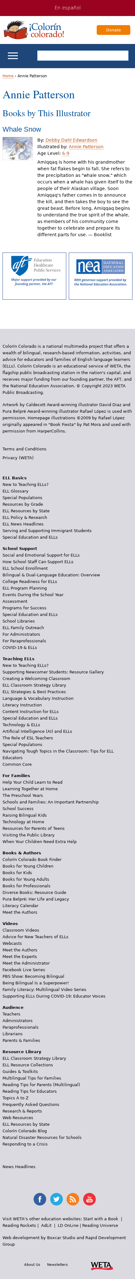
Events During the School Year (33, 594)
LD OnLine (68, 1225)
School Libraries (19, 621)
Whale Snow (22, 129)
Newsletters (57, 1264)
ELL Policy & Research (25, 517)
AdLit (46, 1225)
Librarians (13, 1033)
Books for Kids (17, 872)
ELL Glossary (16, 491)
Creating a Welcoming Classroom (36, 678)
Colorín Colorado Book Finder (32, 859)
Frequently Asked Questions (31, 1104)
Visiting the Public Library (29, 835)
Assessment (15, 601)
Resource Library (22, 1051)
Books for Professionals (27, 886)
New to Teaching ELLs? (26, 484)
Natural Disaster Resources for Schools (42, 1137)
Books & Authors (22, 853)
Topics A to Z (16, 1098)
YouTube (89, 1199)
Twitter (56, 1199)
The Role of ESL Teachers (28, 738)
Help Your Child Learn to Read (32, 782)
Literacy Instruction (22, 705)
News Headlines (19, 1166)
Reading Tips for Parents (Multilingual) (41, 1084)
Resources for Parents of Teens (34, 828)
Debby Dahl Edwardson (71, 140)
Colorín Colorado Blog (25, 1131)
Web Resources (18, 1117)
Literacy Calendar (20, 905)
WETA (102, 1265)
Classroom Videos (21, 930)
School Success (18, 808)
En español (68, 8)
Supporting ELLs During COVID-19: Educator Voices (54, 996)
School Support (20, 548)
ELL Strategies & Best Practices (34, 691)
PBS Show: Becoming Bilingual (33, 976)
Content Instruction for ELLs (31, 711)
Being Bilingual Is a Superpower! (36, 983)
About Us (32, 1264)
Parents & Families (21, 1040)
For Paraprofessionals (24, 641)
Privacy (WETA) (18, 457)
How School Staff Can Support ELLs (38, 561)
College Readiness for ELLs (30, 581)
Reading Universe (100, 1225)
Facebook (40, 1199)
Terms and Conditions (24, 449)
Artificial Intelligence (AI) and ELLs (37, 731)
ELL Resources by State (26, 511)
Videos (10, 923)
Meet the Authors (20, 912)
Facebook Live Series (24, 969)
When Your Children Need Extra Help (40, 841)
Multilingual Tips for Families (32, 1078)
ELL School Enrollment (25, 568)
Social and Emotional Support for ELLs (41, 555)
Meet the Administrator (26, 963)
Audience (13, 1007)
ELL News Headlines (23, 524)
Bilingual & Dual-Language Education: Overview (51, 575)
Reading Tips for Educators (30, 1091)
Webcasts (12, 943)
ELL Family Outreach (23, 627)
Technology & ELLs (21, 724)
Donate (113, 30)
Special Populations (22, 497)
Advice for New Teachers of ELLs (35, 936)
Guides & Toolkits (20, 1071)
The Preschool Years (23, 795)
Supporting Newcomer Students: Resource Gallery (53, 672)
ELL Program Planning (25, 588)
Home (8, 76)
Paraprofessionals (21, 1027)
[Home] (34, 30)
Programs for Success (24, 608)
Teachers (11, 1014)
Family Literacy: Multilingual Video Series (44, 989)
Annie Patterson (86, 146)
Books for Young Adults (26, 879)
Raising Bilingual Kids (25, 815)
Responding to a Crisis (25, 1144)
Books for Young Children (28, 866)
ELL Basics (15, 478)
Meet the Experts (20, 956)
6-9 (65, 153)
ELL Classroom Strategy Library (34, 685)
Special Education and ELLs (30, 537)
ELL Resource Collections (28, 1065)
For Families (16, 775)
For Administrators (21, 634)
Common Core (17, 764)
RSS (73, 1199)
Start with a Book (100, 1218)
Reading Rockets (19, 1225)
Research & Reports (22, 1111)
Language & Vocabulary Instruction (38, 698)
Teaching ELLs (19, 658)
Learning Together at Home (30, 788)
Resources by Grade (23, 504)
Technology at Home (23, 821)
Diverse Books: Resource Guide (34, 892)
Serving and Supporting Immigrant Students (47, 530)
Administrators (18, 1020)
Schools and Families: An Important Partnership (51, 802)
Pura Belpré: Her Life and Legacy (36, 899)
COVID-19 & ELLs (20, 647)
